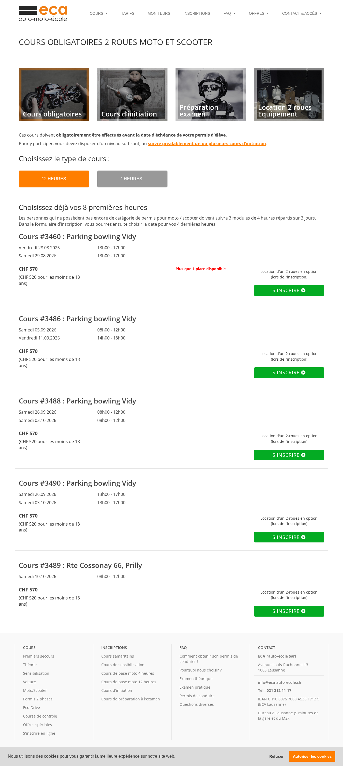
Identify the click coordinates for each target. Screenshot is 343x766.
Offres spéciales (37, 724)
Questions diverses (197, 704)
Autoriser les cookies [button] (312, 756)
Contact (266, 647)
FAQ (183, 647)
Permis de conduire (197, 695)
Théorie (30, 664)
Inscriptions (197, 13)
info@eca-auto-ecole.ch (279, 682)
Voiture (29, 681)
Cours (29, 647)
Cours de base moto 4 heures (127, 673)
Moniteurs (159, 13)
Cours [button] (97, 13)
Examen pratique (195, 687)
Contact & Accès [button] (300, 13)
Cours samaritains (117, 656)
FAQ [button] (227, 13)
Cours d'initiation (116, 690)
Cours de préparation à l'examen (130, 698)
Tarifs (127, 13)
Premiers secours (38, 656)
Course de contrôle (40, 716)
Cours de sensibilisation (122, 664)
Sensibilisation (36, 673)
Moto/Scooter (35, 690)
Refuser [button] (276, 756)
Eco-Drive (31, 707)
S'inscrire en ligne (39, 733)
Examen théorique (196, 678)
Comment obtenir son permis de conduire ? (209, 659)
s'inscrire (287, 290)
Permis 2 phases (38, 698)
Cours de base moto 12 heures (128, 681)
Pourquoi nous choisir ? (201, 670)
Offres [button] (257, 13)
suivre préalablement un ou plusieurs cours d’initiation (207, 143)
